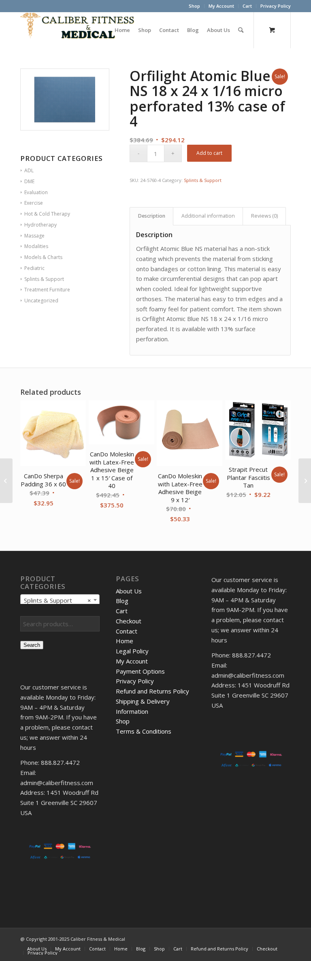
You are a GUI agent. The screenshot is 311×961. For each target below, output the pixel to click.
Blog (122, 601)
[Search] (240, 30)
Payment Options (140, 671)
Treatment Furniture (47, 289)
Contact (126, 631)
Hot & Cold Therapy (47, 213)
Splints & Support (44, 279)
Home (124, 641)
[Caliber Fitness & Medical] (81, 30)
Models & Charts (43, 257)
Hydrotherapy (40, 224)
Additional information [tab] (208, 215)
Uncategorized (41, 300)
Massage (34, 235)
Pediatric (34, 268)
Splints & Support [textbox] (57, 600)
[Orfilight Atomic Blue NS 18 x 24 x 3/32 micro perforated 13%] (304, 480)
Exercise (33, 202)
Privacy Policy (275, 6)
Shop (194, 6)
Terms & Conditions (143, 731)
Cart (247, 6)
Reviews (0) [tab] (264, 215)
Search (31, 645)
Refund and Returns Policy (152, 691)
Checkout (128, 621)
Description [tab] (151, 215)
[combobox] (60, 600)
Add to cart (209, 153)
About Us (129, 591)
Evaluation (36, 192)
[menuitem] (194, 6)
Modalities (36, 246)
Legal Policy (132, 651)
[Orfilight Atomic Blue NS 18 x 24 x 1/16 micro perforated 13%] (6, 480)
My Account (221, 6)
